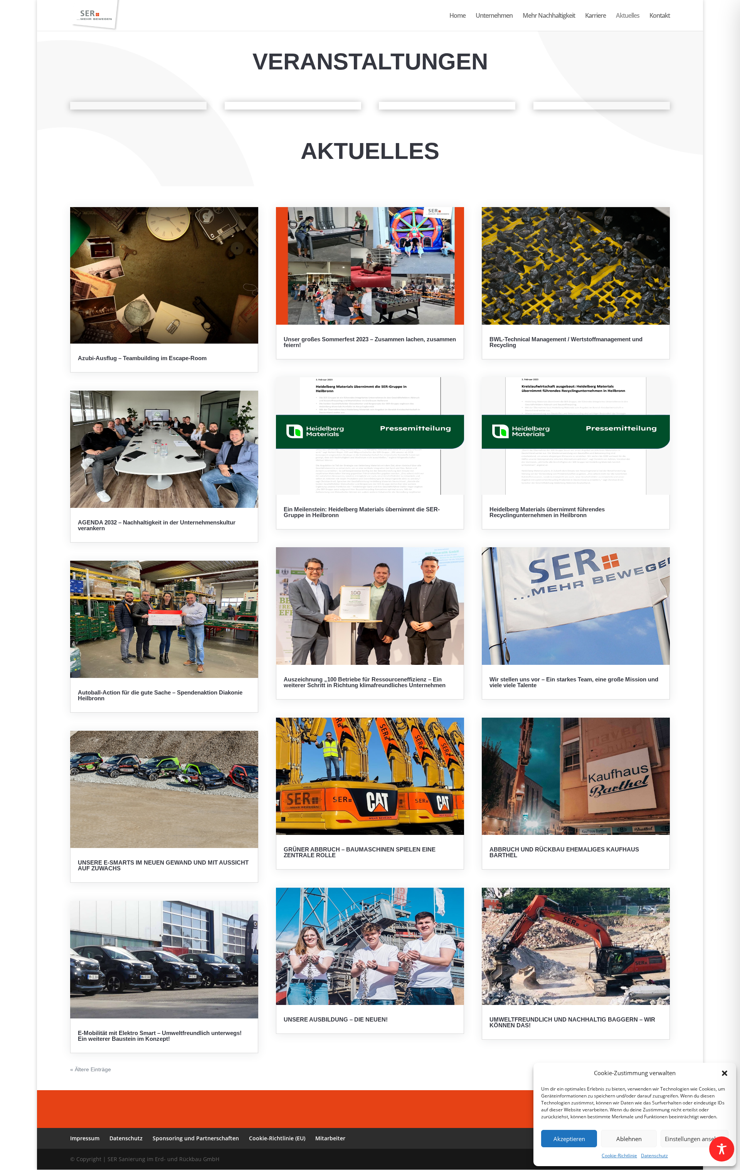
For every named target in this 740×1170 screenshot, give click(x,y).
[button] (724, 1073)
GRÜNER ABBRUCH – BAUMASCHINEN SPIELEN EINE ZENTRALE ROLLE (360, 852)
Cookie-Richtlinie (619, 1155)
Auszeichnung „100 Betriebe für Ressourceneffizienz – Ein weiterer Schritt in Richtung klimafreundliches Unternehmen (365, 682)
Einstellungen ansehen (694, 1139)
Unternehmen (494, 16)
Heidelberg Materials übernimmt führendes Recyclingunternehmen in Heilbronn (547, 512)
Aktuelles (627, 16)
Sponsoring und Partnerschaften (196, 1138)
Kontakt (659, 16)
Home (457, 16)
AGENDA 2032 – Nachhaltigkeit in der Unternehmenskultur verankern (156, 525)
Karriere (595, 16)
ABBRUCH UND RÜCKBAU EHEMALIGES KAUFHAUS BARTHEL (564, 852)
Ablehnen (629, 1139)
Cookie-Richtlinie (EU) (277, 1138)
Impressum (84, 1138)
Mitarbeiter (330, 1138)
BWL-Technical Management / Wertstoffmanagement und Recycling (565, 342)
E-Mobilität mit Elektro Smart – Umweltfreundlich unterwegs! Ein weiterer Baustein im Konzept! (160, 1036)
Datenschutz (654, 1155)
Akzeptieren (569, 1139)
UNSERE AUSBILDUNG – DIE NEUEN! (336, 1019)
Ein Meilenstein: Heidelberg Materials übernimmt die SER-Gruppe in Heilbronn (362, 512)
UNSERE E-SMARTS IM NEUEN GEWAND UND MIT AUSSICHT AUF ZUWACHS (163, 865)
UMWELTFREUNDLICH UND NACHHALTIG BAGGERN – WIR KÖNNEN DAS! (572, 1022)
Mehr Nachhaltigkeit (549, 16)
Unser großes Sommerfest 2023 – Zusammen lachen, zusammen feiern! (370, 342)
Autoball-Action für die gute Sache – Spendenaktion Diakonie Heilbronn (160, 695)
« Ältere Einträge (90, 1069)
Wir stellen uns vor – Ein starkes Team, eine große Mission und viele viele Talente (573, 682)
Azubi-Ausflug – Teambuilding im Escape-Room (142, 358)
